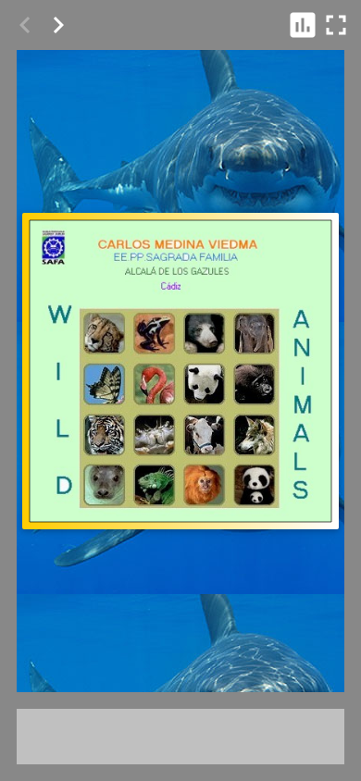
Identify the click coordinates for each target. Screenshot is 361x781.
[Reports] (302, 25)
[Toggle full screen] (336, 25)
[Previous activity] (25, 25)
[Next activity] (58, 25)
